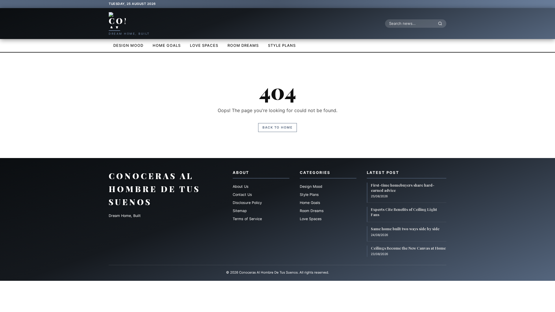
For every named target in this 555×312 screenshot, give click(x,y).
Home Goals (167, 45)
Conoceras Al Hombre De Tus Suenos (154, 188)
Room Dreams (243, 45)
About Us (241, 186)
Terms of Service (247, 219)
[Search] (441, 23)
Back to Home (277, 127)
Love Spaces (204, 45)
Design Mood (128, 45)
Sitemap (240, 211)
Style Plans (282, 45)
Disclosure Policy (247, 202)
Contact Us (242, 194)
